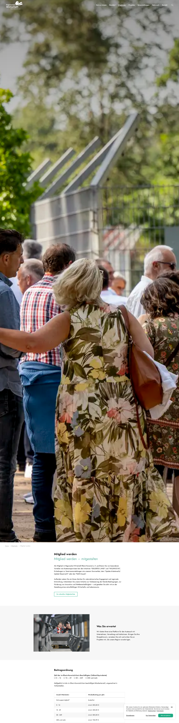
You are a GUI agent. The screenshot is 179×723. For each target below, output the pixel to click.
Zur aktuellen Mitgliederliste (65, 594)
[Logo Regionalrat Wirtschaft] (14, 5)
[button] (172, 5)
